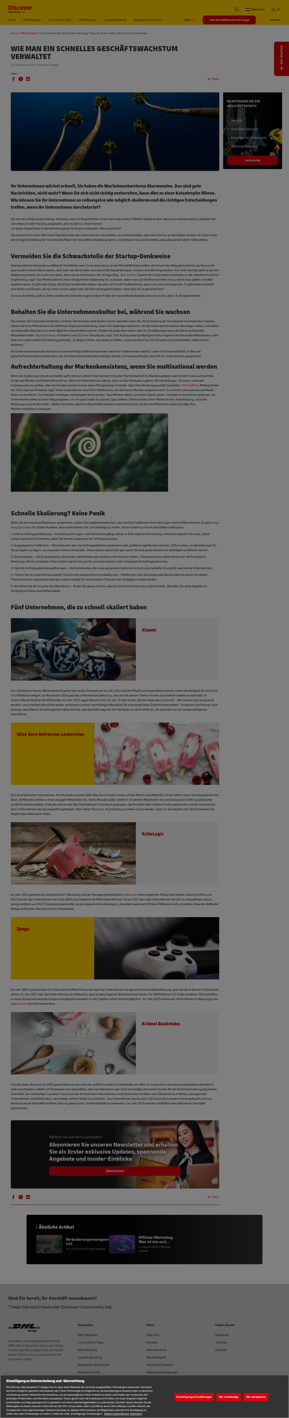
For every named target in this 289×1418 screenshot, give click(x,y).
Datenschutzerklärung (116, 1413)
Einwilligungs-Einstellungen (194, 1397)
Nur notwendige (229, 1397)
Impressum (136, 1413)
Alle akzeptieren (256, 1397)
